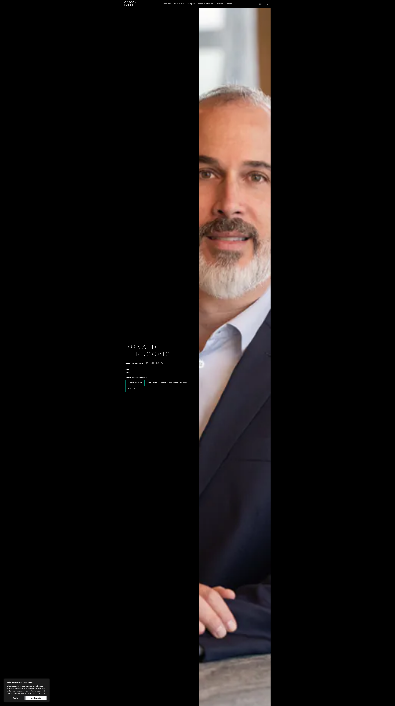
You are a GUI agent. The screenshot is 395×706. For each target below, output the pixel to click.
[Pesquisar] (268, 4)
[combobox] (265, 3)
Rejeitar (16, 698)
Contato (229, 4)
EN (260, 4)
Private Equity (152, 382)
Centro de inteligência (206, 4)
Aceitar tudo (36, 698)
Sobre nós (167, 4)
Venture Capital (133, 389)
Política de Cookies (39, 693)
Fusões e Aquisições (135, 382)
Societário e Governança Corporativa (174, 382)
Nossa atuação (179, 4)
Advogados (191, 4)
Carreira (220, 4)
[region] (26, 690)
